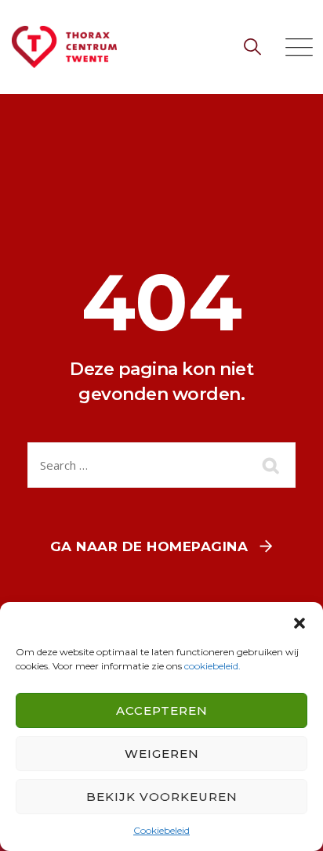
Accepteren (162, 710)
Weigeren (162, 753)
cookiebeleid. (212, 666)
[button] (299, 621)
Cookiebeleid (161, 830)
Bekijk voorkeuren (162, 796)
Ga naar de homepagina (149, 546)
